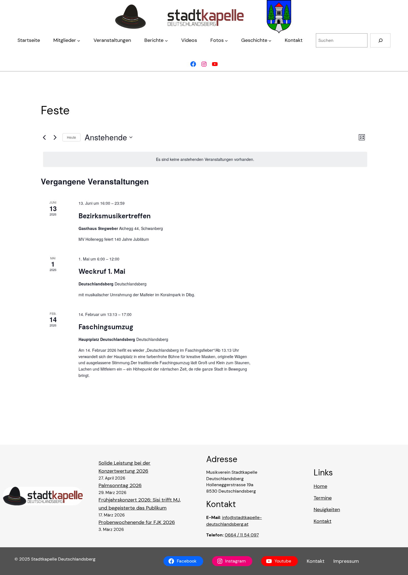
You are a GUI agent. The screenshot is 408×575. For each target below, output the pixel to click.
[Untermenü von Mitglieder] (78, 40)
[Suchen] (380, 40)
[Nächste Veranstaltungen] (55, 137)
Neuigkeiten (327, 509)
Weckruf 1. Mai (102, 271)
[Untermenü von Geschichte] (269, 40)
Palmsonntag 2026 (120, 485)
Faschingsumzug (106, 327)
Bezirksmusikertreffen (115, 216)
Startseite (28, 40)
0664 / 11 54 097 (242, 535)
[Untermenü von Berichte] (166, 40)
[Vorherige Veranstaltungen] (44, 137)
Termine (323, 498)
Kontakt (322, 521)
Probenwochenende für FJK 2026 (137, 522)
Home (320, 486)
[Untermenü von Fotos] (226, 40)
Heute (71, 137)
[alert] (205, 159)
